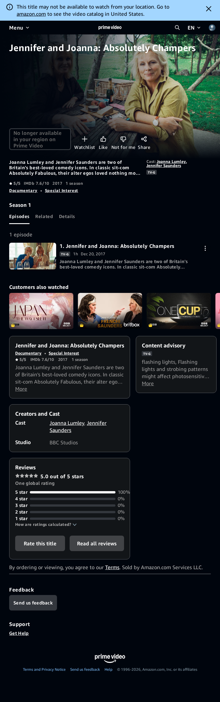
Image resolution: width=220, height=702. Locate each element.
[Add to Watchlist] (84, 139)
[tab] (19, 216)
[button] (46, 524)
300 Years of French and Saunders (110, 311)
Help (109, 669)
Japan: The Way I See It (41, 311)
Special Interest (61, 190)
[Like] (103, 139)
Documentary (23, 190)
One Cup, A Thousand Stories (179, 311)
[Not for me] (123, 139)
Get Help (19, 633)
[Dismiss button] (209, 8)
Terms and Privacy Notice (44, 669)
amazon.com (31, 14)
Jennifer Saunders (163, 165)
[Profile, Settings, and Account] (212, 27)
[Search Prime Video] (177, 27)
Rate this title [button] (40, 543)
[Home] (110, 27)
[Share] (144, 139)
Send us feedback (85, 669)
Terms (112, 567)
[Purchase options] (205, 248)
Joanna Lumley (171, 161)
